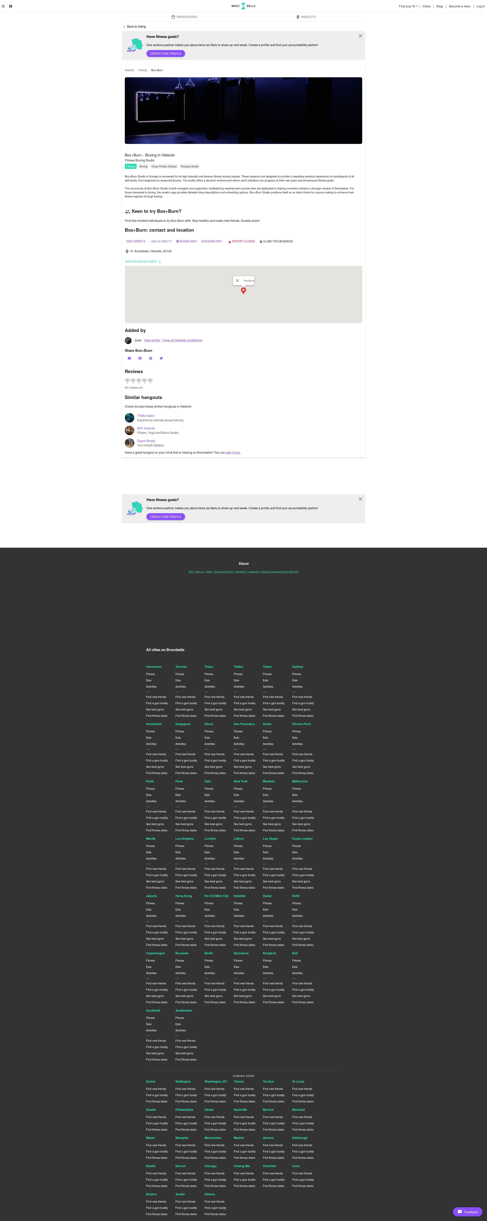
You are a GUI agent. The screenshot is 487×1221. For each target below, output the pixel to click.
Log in (481, 6)
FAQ (191, 571)
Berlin (209, 953)
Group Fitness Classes (164, 166)
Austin (180, 1194)
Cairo (296, 1166)
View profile (152, 340)
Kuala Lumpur (302, 838)
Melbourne (300, 781)
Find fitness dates (156, 715)
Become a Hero (460, 6)
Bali (295, 953)
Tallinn (238, 666)
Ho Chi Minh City (217, 896)
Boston (151, 1194)
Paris (179, 781)
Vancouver (154, 666)
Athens (210, 1194)
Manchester (213, 1138)
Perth (150, 781)
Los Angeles (184, 838)
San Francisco (244, 724)
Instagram (253, 571)
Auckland (153, 1010)
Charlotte (269, 1166)
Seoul (209, 724)
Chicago (211, 1166)
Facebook (241, 571)
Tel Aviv (268, 1081)
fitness (142, 70)
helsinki (129, 70)
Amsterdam (183, 1010)
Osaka (209, 1109)
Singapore (182, 724)
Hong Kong (183, 896)
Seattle (151, 1109)
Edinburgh (300, 1138)
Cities (427, 6)
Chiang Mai (242, 1166)
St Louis (298, 1081)
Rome (267, 724)
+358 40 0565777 (161, 241)
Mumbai (268, 781)
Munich (268, 1109)
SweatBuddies (184, 17)
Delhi (296, 896)
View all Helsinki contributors (182, 340)
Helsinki (239, 896)
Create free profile (165, 53)
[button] (243, 110)
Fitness (131, 166)
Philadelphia (184, 1109)
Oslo (208, 781)
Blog (440, 6)
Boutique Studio (189, 166)
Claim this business (276, 241)
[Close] (237, 280)
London (210, 838)
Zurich (150, 1081)
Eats (148, 680)
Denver (180, 1166)
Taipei (267, 666)
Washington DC (216, 1081)
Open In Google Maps (143, 261)
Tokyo (209, 666)
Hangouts (306, 17)
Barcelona (241, 953)
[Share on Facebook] (140, 358)
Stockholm (154, 724)
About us (200, 571)
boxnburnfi (188, 241)
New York (240, 781)
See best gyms (155, 709)
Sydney (297, 666)
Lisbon (239, 838)
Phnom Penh (301, 724)
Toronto (181, 666)
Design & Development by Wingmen (280, 571)
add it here (233, 452)
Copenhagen (155, 953)
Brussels (181, 953)
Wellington (183, 1081)
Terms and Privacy (223, 571)
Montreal (298, 1109)
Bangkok (269, 953)
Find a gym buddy (157, 703)
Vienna (239, 1081)
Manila (150, 838)
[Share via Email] (130, 358)
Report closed (241, 241)
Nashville (240, 1109)
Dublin (151, 1166)
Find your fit (408, 6)
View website (136, 241)
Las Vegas (270, 838)
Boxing (143, 166)
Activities (151, 686)
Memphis (182, 1138)
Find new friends (156, 697)
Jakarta (151, 896)
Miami (150, 1138)
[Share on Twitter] (162, 358)
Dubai (267, 896)
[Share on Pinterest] (151, 358)
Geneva (268, 1138)
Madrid (239, 1138)
